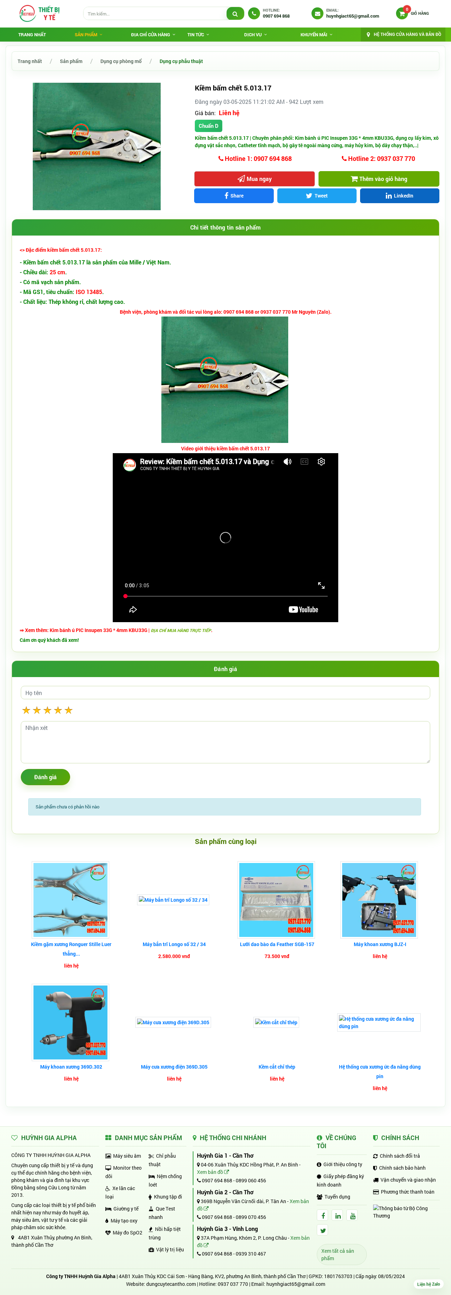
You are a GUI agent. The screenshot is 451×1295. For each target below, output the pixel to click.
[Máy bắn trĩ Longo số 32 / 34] (174, 899)
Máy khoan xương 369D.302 (71, 1066)
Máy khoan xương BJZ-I (380, 944)
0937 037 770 (233, 1284)
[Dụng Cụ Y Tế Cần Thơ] (39, 13)
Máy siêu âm (127, 1155)
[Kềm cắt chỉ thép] (277, 1022)
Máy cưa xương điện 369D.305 (174, 1066)
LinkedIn (403, 195)
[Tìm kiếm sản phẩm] (235, 13)
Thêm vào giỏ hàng (383, 178)
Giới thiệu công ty (342, 1164)
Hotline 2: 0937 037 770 (381, 158)
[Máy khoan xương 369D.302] (71, 1022)
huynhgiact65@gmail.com (295, 1284)
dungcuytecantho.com (171, 1284)
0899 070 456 (251, 1217)
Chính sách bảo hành (402, 1167)
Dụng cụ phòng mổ (121, 61)
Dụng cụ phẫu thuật (181, 61)
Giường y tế (125, 1208)
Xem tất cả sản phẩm (337, 1254)
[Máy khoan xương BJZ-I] (380, 900)
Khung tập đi (168, 1196)
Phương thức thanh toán (407, 1191)
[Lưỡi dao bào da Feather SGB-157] (277, 900)
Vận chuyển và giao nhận (408, 1179)
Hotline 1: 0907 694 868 (257, 158)
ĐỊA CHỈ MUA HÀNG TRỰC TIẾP (181, 630)
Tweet (321, 195)
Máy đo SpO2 (127, 1232)
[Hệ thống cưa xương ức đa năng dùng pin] (379, 1022)
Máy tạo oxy (124, 1220)
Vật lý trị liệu (170, 1249)
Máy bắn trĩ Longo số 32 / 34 (174, 944)
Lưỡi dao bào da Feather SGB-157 (277, 944)
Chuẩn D (208, 125)
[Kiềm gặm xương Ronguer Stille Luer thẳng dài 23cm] (71, 900)
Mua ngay (259, 178)
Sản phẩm (71, 61)
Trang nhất (32, 34)
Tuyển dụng (337, 1196)
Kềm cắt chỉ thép (277, 1066)
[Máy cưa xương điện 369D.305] (174, 1022)
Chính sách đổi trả (400, 1155)
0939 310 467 (251, 1253)
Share (236, 195)
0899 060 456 (251, 1180)
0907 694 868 (216, 1180)
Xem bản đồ (210, 1172)
